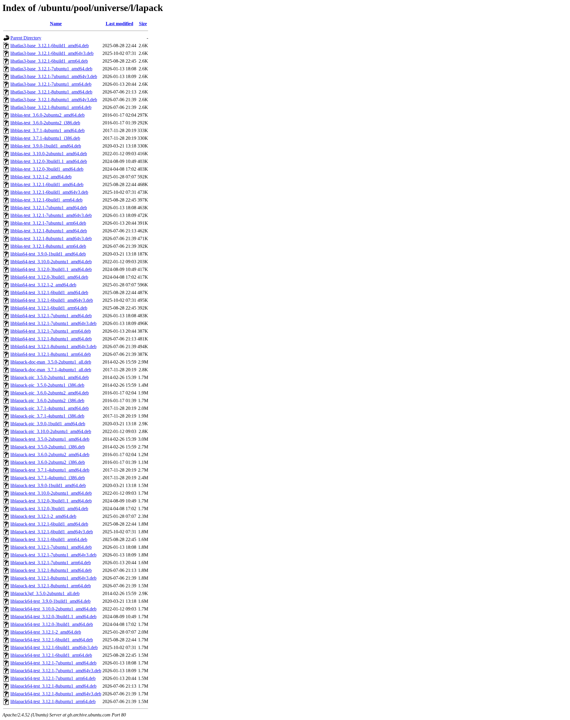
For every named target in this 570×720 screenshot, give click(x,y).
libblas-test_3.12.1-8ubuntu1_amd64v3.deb (51, 238)
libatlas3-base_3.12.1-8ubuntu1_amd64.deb (51, 91)
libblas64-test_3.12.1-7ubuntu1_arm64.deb (50, 331)
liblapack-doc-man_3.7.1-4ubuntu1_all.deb (50, 369)
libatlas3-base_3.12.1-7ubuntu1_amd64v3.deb (53, 76)
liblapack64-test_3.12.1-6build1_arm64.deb (51, 655)
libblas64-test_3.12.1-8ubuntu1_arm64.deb (50, 354)
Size (143, 23)
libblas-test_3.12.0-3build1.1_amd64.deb (48, 161)
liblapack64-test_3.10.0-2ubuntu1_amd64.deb (53, 608)
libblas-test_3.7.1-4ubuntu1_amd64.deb (47, 130)
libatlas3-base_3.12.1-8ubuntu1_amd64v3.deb (53, 99)
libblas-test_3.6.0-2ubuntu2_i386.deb (45, 122)
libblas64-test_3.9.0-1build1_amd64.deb (48, 253)
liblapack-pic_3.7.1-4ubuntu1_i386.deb (47, 415)
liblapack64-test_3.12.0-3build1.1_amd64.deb (53, 616)
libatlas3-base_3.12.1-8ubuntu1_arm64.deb (50, 107)
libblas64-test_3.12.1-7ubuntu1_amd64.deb (51, 315)
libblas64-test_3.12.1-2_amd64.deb (43, 284)
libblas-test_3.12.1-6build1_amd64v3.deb (49, 192)
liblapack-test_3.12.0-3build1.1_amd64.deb (51, 500)
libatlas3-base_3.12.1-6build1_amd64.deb (49, 45)
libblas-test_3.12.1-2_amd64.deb (41, 176)
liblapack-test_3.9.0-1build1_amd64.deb (48, 485)
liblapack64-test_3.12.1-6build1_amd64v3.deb (54, 647)
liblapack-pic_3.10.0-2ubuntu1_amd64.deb (50, 431)
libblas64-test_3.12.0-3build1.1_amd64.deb (51, 269)
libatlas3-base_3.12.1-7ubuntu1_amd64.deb (51, 68)
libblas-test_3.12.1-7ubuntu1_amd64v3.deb (51, 215)
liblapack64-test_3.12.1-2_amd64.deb (45, 632)
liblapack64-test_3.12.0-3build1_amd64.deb (51, 624)
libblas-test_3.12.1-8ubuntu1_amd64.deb (48, 230)
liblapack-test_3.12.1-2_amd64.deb (43, 516)
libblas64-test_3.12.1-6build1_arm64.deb (48, 307)
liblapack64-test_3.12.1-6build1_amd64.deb (51, 639)
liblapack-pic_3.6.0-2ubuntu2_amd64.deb (49, 392)
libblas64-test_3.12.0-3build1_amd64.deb (49, 277)
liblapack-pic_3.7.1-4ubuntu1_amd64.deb (49, 408)
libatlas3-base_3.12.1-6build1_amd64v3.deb (52, 53)
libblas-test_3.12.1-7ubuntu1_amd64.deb (48, 207)
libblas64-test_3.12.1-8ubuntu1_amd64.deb (51, 338)
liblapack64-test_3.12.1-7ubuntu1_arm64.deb (53, 678)
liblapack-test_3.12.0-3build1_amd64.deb (49, 508)
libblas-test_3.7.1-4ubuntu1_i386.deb (45, 138)
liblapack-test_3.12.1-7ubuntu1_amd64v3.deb (53, 554)
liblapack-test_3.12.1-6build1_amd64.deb (49, 523)
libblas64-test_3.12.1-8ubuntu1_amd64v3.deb (53, 346)
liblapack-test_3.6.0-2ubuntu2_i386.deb (47, 462)
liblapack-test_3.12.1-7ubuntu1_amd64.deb (51, 547)
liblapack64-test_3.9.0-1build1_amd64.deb (50, 601)
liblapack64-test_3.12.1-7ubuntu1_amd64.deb (53, 662)
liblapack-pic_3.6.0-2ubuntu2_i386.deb (47, 400)
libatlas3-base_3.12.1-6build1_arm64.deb (49, 61)
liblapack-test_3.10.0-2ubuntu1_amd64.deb (51, 493)
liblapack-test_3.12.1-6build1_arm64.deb (48, 539)
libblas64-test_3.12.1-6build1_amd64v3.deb (51, 300)
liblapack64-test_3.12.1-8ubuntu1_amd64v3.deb (55, 693)
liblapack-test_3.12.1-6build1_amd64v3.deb (51, 531)
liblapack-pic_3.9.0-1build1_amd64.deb (47, 423)
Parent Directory (25, 37)
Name (56, 23)
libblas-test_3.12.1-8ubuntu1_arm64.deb (48, 246)
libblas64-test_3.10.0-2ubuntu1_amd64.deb (51, 261)
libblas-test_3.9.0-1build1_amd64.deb (45, 145)
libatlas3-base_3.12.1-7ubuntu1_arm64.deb (50, 84)
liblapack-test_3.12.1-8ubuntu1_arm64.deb (50, 585)
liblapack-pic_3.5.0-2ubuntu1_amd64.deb (49, 377)
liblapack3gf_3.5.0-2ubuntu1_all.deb (45, 593)
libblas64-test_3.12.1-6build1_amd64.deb (49, 292)
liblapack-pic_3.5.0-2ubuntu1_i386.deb (47, 385)
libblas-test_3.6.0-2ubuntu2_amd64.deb (47, 115)
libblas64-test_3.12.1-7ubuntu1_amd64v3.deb (53, 323)
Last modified (119, 23)
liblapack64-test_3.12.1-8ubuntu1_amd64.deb (53, 686)
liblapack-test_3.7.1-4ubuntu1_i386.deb (47, 477)
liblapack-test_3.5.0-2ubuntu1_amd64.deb (49, 439)
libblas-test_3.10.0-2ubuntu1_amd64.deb (48, 153)
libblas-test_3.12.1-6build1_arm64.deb (46, 199)
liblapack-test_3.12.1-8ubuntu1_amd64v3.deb (53, 578)
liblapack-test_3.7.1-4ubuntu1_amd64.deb (49, 469)
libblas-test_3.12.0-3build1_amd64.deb (46, 169)
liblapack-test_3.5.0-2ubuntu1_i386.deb (47, 446)
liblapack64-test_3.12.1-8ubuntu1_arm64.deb (53, 701)
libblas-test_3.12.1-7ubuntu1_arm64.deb (48, 223)
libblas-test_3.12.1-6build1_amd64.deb (46, 184)
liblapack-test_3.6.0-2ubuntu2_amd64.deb (49, 454)
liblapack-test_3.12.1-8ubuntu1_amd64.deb (51, 570)
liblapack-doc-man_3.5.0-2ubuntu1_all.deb (50, 361)
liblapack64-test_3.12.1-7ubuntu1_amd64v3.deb (55, 670)
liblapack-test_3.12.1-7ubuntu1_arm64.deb (50, 562)
